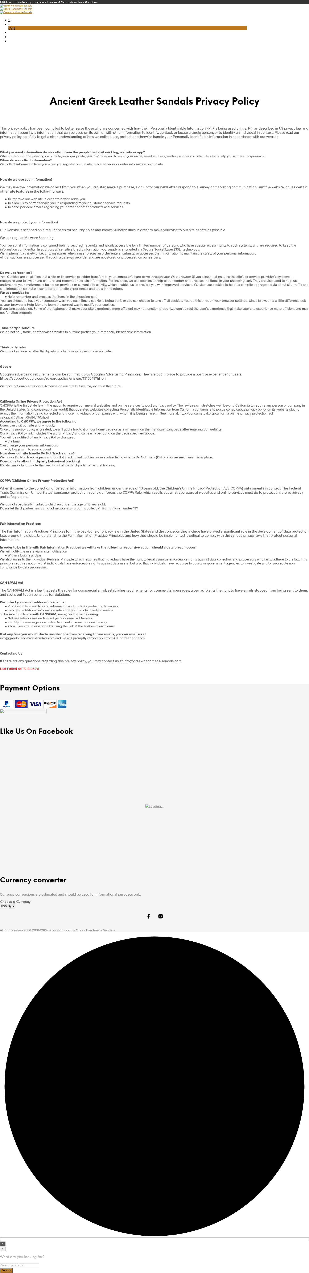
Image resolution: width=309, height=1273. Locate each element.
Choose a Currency (15, 902)
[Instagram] (245, 8)
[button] (9, 20)
